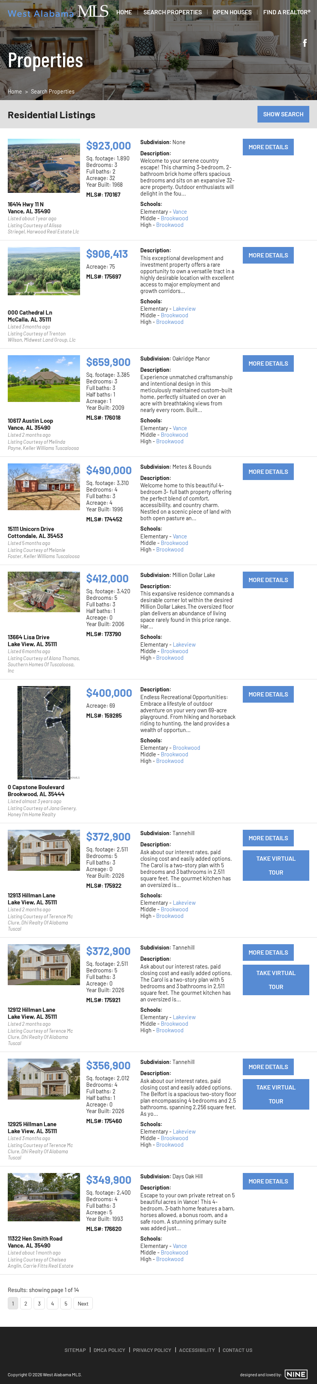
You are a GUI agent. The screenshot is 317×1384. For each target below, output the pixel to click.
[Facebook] (305, 44)
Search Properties (172, 11)
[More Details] (44, 168)
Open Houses (232, 11)
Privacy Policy (152, 1350)
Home (124, 11)
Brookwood (174, 218)
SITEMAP (75, 1350)
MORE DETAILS (268, 146)
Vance (180, 211)
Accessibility (197, 1350)
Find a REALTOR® (286, 11)
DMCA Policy (109, 1350)
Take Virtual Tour (276, 865)
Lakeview (184, 308)
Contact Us (237, 1350)
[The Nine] (296, 1374)
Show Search (283, 113)
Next (83, 1303)
